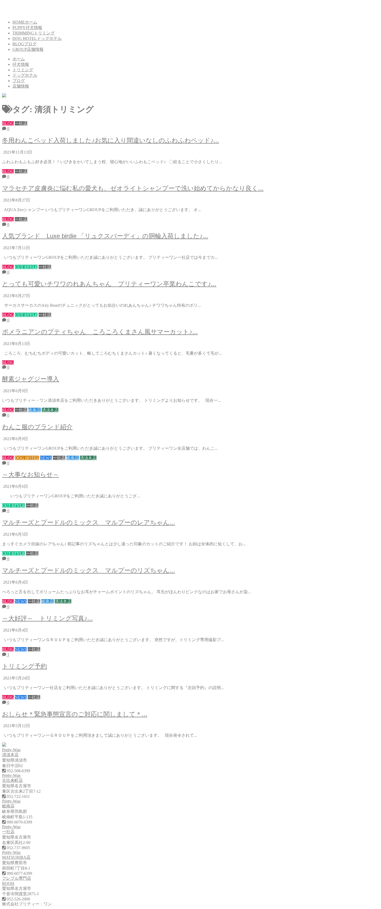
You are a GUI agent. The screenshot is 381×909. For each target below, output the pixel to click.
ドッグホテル (24, 75)
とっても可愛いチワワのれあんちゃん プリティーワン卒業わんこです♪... (109, 283)
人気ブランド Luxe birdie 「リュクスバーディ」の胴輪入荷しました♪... (105, 235)
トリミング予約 (24, 666)
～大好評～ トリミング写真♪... (47, 618)
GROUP (28, 49)
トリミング (22, 70)
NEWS (46, 458)
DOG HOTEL (37, 38)
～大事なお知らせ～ (30, 474)
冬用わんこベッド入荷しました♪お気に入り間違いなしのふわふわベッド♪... (110, 140)
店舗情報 (20, 86)
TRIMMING (33, 33)
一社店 (21, 123)
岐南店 (34, 410)
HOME (24, 22)
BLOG (24, 44)
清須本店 (50, 410)
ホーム (18, 59)
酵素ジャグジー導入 (30, 378)
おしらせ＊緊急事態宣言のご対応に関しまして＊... (74, 714)
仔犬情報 (20, 64)
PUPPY (27, 27)
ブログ (18, 80)
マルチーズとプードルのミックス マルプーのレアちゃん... (88, 522)
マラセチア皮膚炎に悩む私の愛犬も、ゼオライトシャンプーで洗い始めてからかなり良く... (133, 188)
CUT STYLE (26, 267)
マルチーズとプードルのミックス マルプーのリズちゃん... (88, 570)
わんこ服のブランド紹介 (37, 426)
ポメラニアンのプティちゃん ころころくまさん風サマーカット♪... (100, 331)
